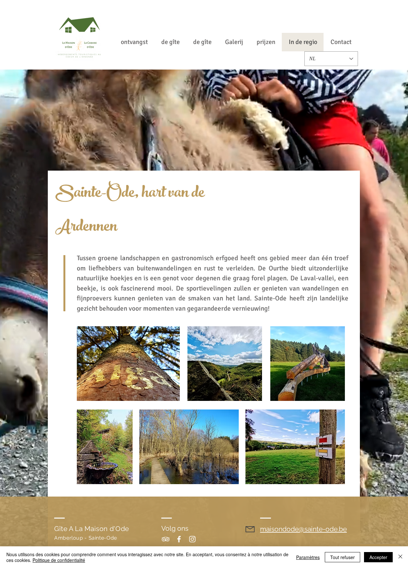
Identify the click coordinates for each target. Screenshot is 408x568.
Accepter (378, 557)
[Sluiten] (400, 557)
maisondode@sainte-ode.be (303, 529)
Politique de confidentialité (59, 560)
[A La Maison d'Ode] (165, 539)
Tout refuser (342, 557)
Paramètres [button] (308, 557)
